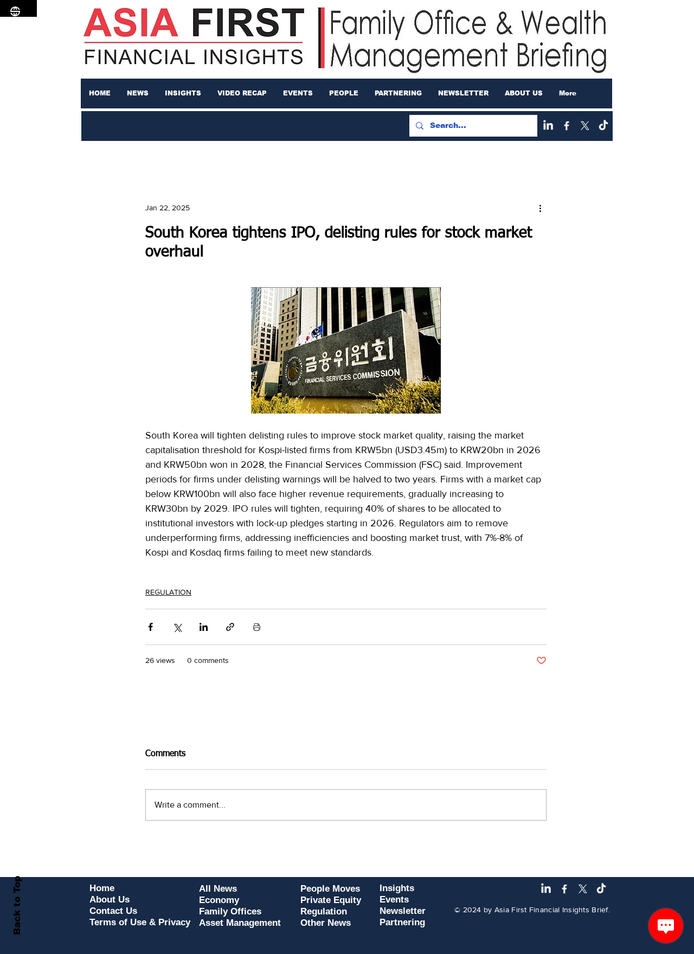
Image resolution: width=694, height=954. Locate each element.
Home (101, 888)
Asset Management (240, 923)
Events (394, 899)
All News (218, 889)
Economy (219, 900)
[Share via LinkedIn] (203, 627)
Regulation (323, 911)
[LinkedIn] (548, 126)
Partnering (402, 922)
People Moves (330, 889)
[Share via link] (230, 627)
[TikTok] (603, 126)
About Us (109, 899)
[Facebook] (567, 126)
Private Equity (330, 900)
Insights (397, 888)
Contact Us (113, 911)
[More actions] (540, 207)
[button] (138, 93)
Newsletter (403, 911)
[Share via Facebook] (150, 627)
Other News (325, 923)
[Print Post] (257, 627)
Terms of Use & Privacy (139, 922)
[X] (585, 126)
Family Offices (230, 911)
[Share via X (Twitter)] (177, 627)
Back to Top (17, 905)
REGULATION (168, 592)
